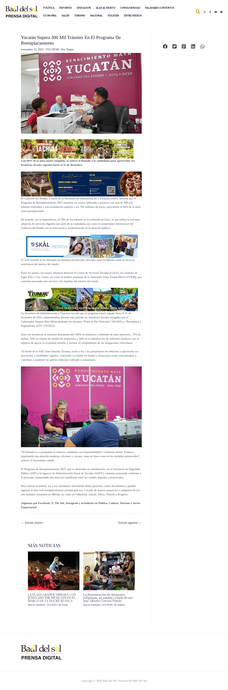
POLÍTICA (48, 8)
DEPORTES (65, 8)
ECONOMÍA (49, 16)
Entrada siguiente (129, 522)
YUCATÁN (113, 16)
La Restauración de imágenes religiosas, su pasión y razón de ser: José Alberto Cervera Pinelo (108, 597)
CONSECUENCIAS (130, 8)
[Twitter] (204, 12)
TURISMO (79, 16)
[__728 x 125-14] (77, 148)
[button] (198, 12)
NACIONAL (96, 16)
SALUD (65, 16)
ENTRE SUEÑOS (133, 16)
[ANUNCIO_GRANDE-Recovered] (81, 299)
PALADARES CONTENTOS (159, 8)
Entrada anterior (32, 522)
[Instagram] (221, 12)
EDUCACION (84, 8)
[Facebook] (210, 12)
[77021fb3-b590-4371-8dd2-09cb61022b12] (81, 245)
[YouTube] (216, 12)
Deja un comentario (36, 605)
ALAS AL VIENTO (105, 8)
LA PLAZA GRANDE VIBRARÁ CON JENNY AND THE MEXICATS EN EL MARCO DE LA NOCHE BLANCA (52, 597)
